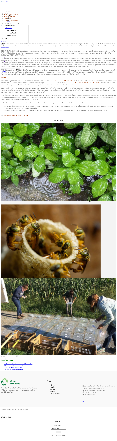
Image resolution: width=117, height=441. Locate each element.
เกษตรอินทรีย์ (26, 115)
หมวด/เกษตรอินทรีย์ (9, 16)
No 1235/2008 (95, 83)
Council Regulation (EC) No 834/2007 (62, 81)
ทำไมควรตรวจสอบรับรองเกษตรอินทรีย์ (13, 366)
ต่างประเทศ (7, 115)
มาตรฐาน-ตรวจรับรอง (16, 115)
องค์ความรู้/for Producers (11, 20)
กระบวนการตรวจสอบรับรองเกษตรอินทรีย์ (14, 369)
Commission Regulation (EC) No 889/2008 (76, 83)
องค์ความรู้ (6, 18)
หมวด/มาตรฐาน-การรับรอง (11, 14)
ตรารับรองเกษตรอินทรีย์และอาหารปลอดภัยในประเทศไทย (18, 364)
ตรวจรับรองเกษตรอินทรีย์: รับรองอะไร (13, 367)
